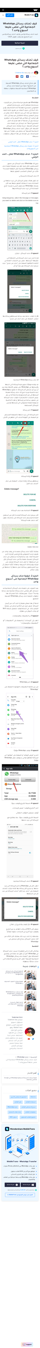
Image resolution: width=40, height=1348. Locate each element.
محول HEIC (13, 1117)
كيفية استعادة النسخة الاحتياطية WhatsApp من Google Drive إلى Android (20, 1079)
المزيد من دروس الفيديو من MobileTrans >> (20, 1195)
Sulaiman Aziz (20, 73)
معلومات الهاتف (30, 1112)
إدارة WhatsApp (22, 1057)
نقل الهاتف (17, 1102)
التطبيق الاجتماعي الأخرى (18, 1097)
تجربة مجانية (20, 43)
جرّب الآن (10, 15)
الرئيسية (33, 1057)
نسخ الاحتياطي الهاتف (28, 1107)
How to (33, 1097)
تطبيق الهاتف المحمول (28, 1117)
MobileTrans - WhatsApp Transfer (22, 1162)
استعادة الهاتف (31, 1102)
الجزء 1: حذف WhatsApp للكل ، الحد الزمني (23, 142)
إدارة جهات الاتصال (15, 1112)
